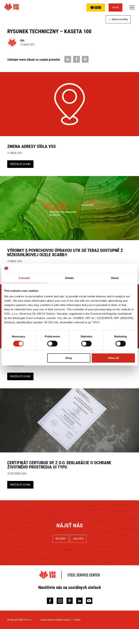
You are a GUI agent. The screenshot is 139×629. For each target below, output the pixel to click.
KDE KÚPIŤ (61, 538)
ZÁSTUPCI (78, 538)
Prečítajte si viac (20, 164)
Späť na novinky (119, 19)
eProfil (115, 7)
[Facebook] (76, 59)
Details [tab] (69, 277)
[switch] (52, 343)
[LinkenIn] (67, 59)
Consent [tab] (24, 277)
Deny (69, 358)
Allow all (113, 358)
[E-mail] (85, 59)
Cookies (77, 620)
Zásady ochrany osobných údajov (55, 620)
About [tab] (115, 277)
